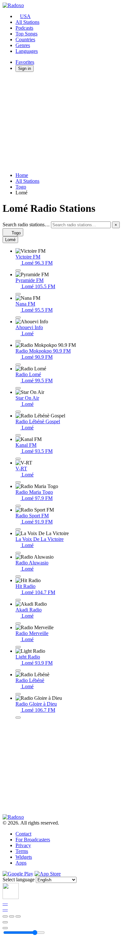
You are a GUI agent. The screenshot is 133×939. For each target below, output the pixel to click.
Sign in (24, 68)
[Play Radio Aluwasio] (18, 576)
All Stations (27, 22)
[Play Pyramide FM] (18, 294)
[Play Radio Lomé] (18, 388)
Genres (22, 45)
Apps (20, 863)
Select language (19, 879)
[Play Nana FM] (18, 317)
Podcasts (24, 28)
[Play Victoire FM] (18, 270)
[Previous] (5, 916)
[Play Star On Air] (18, 412)
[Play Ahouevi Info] (18, 341)
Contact (23, 833)
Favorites (24, 62)
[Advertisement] (66, 122)
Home (21, 175)
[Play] (11, 916)
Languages (26, 51)
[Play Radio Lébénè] (18, 694)
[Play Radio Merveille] (18, 647)
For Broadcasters (32, 839)
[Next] (18, 916)
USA (25, 16)
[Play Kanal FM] (18, 459)
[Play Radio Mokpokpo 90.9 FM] (18, 365)
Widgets (23, 857)
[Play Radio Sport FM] (18, 529)
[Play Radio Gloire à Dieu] (18, 718)
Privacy (23, 845)
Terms (21, 851)
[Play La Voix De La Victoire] (18, 553)
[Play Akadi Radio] (18, 623)
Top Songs (26, 33)
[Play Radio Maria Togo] (18, 506)
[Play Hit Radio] (18, 600)
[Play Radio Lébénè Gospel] (18, 435)
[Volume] (5, 928)
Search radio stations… (26, 224)
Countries (25, 39)
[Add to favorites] (5, 922)
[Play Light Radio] (18, 670)
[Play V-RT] (18, 482)
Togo (20, 187)
